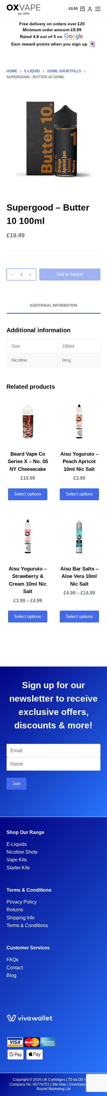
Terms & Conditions (27, 925)
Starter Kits (18, 867)
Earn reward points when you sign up (49, 44)
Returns (15, 909)
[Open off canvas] (97, 9)
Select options (27, 493)
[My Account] (90, 9)
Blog (11, 975)
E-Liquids (17, 844)
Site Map (59, 1084)
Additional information (53, 305)
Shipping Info (20, 917)
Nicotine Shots (22, 851)
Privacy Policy (22, 901)
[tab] (54, 306)
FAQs (12, 959)
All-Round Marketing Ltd (67, 1086)
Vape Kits (17, 859)
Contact (15, 967)
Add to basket (69, 274)
